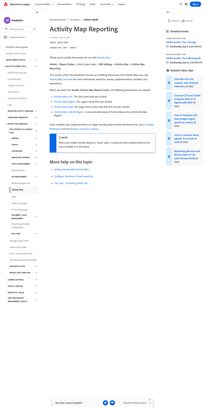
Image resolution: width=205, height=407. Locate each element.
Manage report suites (19, 240)
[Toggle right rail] (167, 12)
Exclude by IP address (17, 98)
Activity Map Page (63, 106)
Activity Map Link (63, 96)
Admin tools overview (17, 72)
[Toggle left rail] (37, 12)
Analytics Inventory (16, 85)
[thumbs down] (112, 402)
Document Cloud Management (19, 217)
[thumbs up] (105, 402)
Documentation (58, 19)
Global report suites (18, 247)
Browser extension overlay (84, 128)
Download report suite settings (23, 259)
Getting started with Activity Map (71, 169)
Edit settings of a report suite (20, 131)
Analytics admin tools (16, 66)
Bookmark (176, 21)
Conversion (17, 151)
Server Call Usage (16, 292)
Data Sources (13, 91)
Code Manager (14, 79)
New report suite (17, 266)
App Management (19, 177)
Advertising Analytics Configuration (21, 225)
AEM (14, 196)
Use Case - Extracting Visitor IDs (71, 183)
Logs (10, 104)
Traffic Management (21, 164)
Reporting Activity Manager (20, 111)
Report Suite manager (18, 124)
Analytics (75, 19)
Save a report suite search (21, 253)
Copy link (189, 21)
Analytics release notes (16, 53)
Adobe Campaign (19, 203)
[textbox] (20, 29)
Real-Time (16, 234)
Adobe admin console (15, 60)
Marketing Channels (21, 157)
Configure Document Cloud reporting (73, 176)
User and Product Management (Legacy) (17, 299)
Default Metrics (18, 170)
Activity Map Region (64, 101)
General (15, 138)
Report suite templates (20, 273)
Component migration (18, 117)
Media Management (21, 183)
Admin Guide (91, 19)
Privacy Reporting (19, 209)
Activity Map (103, 57)
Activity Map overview (61, 79)
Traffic (15, 145)
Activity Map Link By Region (68, 111)
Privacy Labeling (15, 286)
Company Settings (16, 280)
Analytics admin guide (17, 47)
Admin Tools (62, 42)
